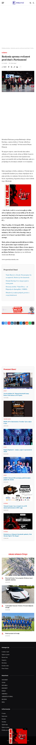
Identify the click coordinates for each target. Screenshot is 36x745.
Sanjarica (4, 660)
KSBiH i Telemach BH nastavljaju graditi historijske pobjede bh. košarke (17, 479)
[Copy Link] (14, 67)
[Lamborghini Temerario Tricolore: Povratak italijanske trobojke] (18, 594)
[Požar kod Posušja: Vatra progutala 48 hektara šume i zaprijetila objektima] (18, 567)
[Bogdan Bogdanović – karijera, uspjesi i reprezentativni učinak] (18, 437)
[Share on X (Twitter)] (11, 67)
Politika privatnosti (6, 730)
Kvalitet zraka (5, 665)
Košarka (4, 52)
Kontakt (4, 719)
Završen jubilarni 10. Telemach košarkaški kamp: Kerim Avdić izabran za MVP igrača (16, 394)
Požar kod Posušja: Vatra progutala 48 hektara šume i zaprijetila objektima (19, 579)
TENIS (3, 682)
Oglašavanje (5, 724)
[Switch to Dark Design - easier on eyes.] (33, 3)
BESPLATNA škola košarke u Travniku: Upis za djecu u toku (18, 422)
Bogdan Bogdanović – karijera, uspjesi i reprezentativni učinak (18, 450)
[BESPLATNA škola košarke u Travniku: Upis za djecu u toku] (18, 409)
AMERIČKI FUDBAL (7, 696)
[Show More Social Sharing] (20, 67)
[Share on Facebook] (8, 67)
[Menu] (3, 3)
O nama (4, 713)
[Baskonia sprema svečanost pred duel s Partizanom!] (18, 81)
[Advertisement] (18, 27)
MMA (3, 702)
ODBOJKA (4, 693)
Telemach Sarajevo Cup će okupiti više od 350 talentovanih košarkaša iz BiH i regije (15, 507)
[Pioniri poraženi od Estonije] (18, 622)
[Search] (30, 3)
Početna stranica (6, 48)
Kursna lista (5, 657)
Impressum (4, 716)
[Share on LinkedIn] (17, 67)
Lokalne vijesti (5, 652)
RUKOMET (5, 688)
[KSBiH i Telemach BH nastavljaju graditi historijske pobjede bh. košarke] (18, 465)
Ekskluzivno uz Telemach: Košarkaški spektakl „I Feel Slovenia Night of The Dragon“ (18, 535)
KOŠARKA (5, 685)
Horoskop (4, 663)
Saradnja (4, 722)
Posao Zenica (5, 668)
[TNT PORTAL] (18, 3)
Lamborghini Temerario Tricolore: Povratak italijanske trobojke (19, 606)
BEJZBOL (4, 699)
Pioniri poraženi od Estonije (12, 633)
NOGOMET (5, 680)
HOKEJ (4, 691)
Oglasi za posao (5, 654)
